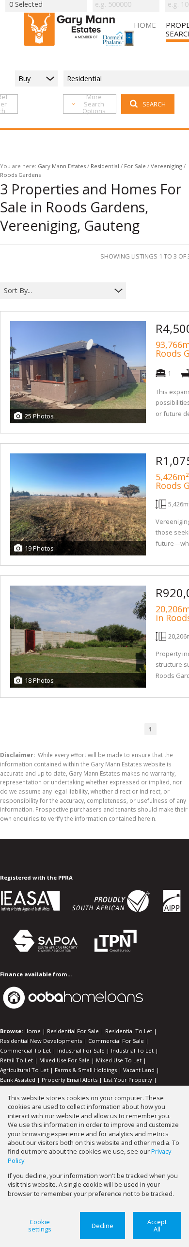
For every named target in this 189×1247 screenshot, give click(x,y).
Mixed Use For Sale (64, 1060)
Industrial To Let (132, 1050)
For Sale (135, 166)
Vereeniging (166, 166)
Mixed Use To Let (119, 1060)
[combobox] (57, 290)
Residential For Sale (73, 1031)
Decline (102, 1225)
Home (32, 1031)
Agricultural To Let (24, 1070)
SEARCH (154, 104)
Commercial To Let (25, 1050)
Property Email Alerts (69, 1079)
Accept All (157, 1225)
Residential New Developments (41, 1040)
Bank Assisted (17, 1079)
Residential (105, 166)
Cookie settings (39, 1225)
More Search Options (94, 104)
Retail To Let (16, 1060)
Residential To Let (128, 1031)
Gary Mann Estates (62, 166)
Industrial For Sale (81, 1050)
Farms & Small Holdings (86, 1070)
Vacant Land (139, 1070)
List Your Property (128, 1079)
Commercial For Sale (116, 1040)
